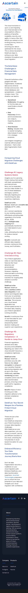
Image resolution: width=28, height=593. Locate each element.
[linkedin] (25, 498)
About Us (5, 566)
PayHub (12, 569)
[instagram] (22, 498)
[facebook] (19, 498)
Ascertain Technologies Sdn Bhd (14, 584)
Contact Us (5, 573)
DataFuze (13, 566)
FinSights (5, 569)
